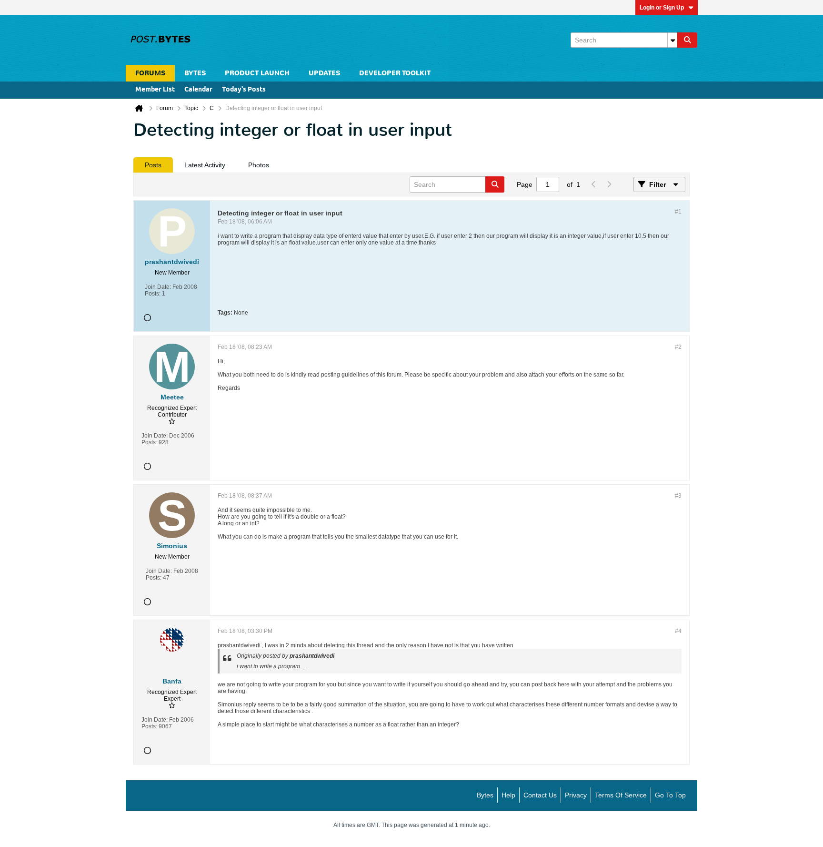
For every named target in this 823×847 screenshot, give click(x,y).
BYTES (195, 73)
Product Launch (257, 73)
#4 (678, 631)
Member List (155, 89)
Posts (153, 165)
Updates (324, 73)
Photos (258, 165)
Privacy (576, 795)
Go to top (670, 795)
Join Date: (158, 287)
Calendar (198, 89)
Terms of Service (621, 795)
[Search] (687, 40)
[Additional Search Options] (672, 40)
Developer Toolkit (395, 73)
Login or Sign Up (662, 7)
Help (508, 795)
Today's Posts (244, 89)
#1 (678, 211)
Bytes (485, 795)
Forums (150, 73)
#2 (678, 347)
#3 (678, 495)
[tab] (153, 165)
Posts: (153, 293)
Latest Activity (204, 165)
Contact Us (540, 795)
